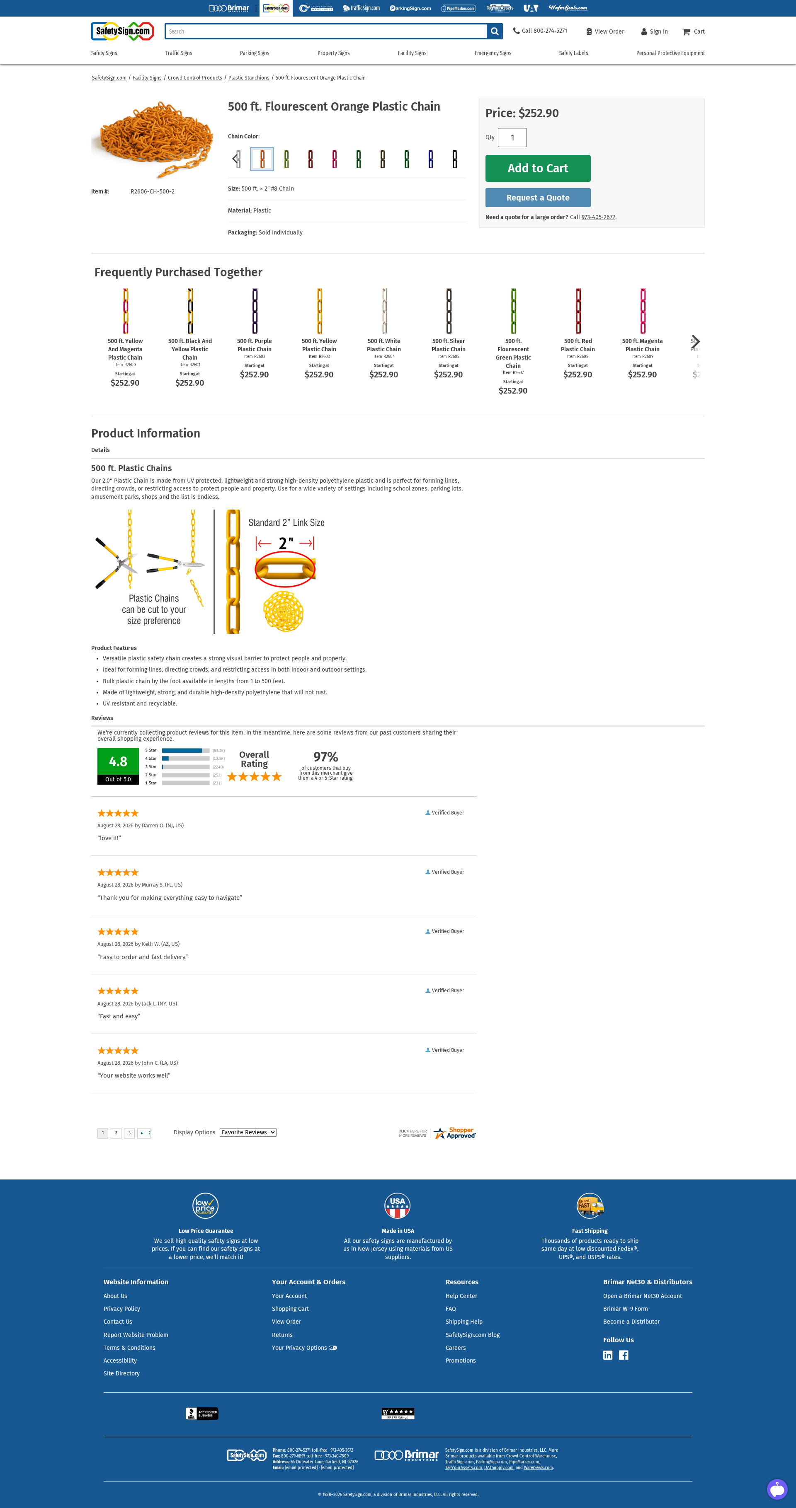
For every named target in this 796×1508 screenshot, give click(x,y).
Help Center (461, 1296)
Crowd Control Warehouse (531, 1456)
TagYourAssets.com (463, 1467)
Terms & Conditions (129, 1347)
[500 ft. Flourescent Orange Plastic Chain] (262, 159)
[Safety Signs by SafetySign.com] (122, 40)
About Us (115, 1296)
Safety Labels (573, 53)
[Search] (495, 31)
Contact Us (118, 1321)
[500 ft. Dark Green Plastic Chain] (406, 159)
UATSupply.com (499, 1467)
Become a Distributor (631, 1321)
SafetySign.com (109, 78)
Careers (456, 1347)
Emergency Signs (493, 53)
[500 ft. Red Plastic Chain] (310, 159)
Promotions (461, 1360)
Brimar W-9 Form (625, 1308)
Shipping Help (464, 1321)
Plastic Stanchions (248, 78)
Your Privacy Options (299, 1347)
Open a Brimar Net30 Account (642, 1296)
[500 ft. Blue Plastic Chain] (430, 159)
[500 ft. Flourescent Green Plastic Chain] (286, 159)
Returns (282, 1335)
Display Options (195, 1132)
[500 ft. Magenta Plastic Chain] (334, 159)
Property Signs (334, 53)
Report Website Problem (136, 1335)
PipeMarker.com (524, 1462)
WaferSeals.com (538, 1467)
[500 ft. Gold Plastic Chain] (382, 159)
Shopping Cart (290, 1308)
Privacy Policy (122, 1308)
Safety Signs (104, 53)
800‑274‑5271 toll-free (307, 1450)
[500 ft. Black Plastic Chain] (454, 159)
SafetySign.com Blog (473, 1335)
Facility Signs (147, 78)
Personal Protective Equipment (670, 53)
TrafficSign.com (459, 1462)
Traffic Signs (178, 53)
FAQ (451, 1308)
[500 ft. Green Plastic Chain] (358, 159)
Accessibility (120, 1360)
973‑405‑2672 (598, 217)
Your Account (289, 1296)
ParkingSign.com (491, 1462)
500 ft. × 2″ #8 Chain (268, 188)
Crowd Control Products (195, 78)
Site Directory (122, 1373)
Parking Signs (254, 53)
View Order (286, 1321)
